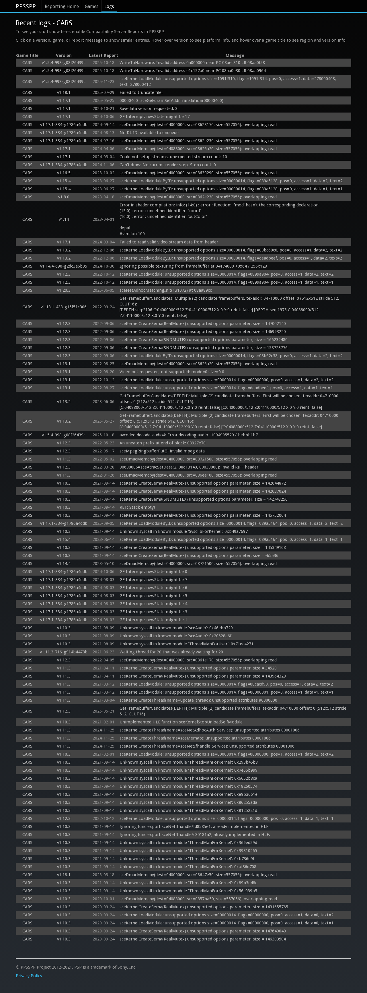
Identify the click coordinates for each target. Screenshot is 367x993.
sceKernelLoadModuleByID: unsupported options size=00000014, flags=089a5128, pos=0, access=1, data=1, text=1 (231, 188)
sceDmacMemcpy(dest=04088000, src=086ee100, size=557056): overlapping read (198, 475)
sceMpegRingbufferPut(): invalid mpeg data (162, 451)
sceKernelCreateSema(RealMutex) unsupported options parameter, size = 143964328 (203, 676)
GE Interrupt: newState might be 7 (153, 579)
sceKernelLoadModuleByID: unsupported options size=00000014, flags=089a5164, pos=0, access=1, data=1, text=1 (231, 539)
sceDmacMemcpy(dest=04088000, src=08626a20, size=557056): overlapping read (198, 148)
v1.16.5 (64, 172)
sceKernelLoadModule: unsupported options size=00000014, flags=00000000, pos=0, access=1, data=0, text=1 (226, 923)
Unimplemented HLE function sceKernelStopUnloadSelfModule (181, 722)
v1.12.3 (64, 274)
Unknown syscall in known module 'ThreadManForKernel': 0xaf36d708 (188, 866)
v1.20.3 (64, 290)
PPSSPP (26, 6)
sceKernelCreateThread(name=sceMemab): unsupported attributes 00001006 (195, 738)
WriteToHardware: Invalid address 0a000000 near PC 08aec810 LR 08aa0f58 (192, 62)
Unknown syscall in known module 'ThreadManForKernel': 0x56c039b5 (188, 890)
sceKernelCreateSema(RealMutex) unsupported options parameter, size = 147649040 (203, 931)
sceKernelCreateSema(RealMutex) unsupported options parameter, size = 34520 (198, 668)
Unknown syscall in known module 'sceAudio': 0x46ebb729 (176, 627)
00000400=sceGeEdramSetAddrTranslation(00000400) (171, 100)
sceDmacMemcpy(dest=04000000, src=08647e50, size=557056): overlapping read (198, 874)
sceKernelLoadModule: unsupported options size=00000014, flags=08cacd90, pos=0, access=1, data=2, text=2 (226, 684)
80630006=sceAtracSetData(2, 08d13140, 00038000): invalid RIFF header (189, 467)
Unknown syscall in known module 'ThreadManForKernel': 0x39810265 (188, 850)
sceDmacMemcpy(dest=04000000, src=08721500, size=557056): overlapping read (198, 563)
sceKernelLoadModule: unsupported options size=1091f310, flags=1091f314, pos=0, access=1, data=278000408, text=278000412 (228, 81)
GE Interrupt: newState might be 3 (153, 611)
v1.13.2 (64, 250)
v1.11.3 (64, 459)
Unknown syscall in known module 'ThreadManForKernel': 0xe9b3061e (188, 794)
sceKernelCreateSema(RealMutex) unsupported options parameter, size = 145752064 (203, 515)
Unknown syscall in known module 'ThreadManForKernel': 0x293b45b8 (189, 762)
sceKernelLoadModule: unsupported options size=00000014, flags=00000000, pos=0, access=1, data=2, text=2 (226, 379)
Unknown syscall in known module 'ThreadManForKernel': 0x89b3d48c (188, 882)
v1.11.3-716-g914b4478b (63, 652)
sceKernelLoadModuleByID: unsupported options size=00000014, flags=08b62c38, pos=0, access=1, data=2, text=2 (231, 355)
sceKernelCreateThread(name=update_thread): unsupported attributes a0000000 (198, 700)
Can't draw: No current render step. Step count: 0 (168, 164)
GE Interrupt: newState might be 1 (153, 619)
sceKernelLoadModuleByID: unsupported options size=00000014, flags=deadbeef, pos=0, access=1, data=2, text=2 (231, 258)
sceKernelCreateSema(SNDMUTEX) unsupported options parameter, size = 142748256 (204, 499)
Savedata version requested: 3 (148, 108)
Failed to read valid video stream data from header (169, 242)
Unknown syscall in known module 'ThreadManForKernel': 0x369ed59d (188, 842)
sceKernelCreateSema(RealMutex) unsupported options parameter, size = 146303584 (203, 939)
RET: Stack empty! (137, 507)
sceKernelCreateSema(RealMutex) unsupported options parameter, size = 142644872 (203, 483)
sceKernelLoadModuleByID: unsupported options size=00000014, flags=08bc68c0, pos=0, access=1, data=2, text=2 (231, 250)
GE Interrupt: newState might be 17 (155, 116)
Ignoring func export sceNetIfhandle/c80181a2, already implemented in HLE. (195, 834)
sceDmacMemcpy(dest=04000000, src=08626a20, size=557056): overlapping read (198, 363)
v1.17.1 (64, 100)
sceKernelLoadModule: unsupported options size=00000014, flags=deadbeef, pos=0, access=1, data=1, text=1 (226, 387)
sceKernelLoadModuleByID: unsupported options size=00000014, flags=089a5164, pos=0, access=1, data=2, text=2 (231, 523)
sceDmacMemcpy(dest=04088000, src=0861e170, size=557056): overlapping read (198, 660)
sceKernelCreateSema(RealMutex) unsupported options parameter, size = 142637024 (203, 491)
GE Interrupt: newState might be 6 (153, 587)
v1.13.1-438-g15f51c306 (64, 306)
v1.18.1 (64, 92)
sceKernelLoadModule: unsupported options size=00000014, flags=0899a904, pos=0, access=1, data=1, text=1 (226, 282)
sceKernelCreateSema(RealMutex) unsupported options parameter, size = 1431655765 (204, 906)
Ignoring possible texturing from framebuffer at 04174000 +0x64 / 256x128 (193, 266)
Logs (109, 6)
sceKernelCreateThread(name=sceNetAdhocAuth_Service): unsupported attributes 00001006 (210, 730)
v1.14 (64, 219)
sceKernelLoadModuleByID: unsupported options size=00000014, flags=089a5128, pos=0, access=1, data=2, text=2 (231, 180)
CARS (27, 62)
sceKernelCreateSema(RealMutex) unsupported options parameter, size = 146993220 (203, 331)
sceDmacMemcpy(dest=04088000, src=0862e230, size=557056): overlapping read (198, 197)
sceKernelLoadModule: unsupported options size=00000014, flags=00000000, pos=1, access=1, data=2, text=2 (226, 754)
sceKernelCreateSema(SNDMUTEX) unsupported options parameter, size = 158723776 (204, 347)
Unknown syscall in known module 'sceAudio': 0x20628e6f (175, 635)
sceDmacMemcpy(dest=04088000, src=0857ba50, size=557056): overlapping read (198, 898)
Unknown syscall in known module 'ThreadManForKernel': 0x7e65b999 (188, 770)
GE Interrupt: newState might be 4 (153, 603)
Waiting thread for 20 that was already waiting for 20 (171, 652)
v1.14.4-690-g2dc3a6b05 (63, 266)
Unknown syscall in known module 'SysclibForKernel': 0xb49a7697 (184, 531)
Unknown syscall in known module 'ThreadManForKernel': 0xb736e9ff (188, 858)
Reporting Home (62, 6)
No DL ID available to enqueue (149, 132)
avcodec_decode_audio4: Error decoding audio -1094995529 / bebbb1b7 (189, 435)
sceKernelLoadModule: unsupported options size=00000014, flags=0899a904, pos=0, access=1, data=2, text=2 (226, 274)
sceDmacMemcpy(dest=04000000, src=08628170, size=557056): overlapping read (198, 124)
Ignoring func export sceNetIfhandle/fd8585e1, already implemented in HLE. (195, 826)
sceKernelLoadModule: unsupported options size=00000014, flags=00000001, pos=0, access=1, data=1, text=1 (226, 692)
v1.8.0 (63, 197)
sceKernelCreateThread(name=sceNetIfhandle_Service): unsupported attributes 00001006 (207, 746)
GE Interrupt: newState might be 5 (153, 595)
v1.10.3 (64, 483)
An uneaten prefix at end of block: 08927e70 (163, 443)
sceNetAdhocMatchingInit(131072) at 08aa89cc (166, 290)
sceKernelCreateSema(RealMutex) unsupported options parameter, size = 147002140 (203, 323)
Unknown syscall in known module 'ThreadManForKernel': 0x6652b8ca (188, 778)
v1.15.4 (64, 180)
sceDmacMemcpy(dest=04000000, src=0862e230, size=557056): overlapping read (198, 140)
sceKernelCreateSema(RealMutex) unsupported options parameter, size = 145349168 (203, 547)
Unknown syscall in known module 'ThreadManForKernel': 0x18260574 (188, 786)
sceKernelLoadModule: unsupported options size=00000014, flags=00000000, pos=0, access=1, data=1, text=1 (226, 818)
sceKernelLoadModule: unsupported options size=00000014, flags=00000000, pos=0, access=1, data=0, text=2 (226, 914)
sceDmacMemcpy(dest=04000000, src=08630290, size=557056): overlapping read (198, 172)
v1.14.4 (64, 563)
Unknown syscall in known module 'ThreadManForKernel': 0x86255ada (188, 802)
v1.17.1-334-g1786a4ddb (63, 124)
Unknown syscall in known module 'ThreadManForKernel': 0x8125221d (188, 810)
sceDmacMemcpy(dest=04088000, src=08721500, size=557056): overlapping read (198, 459)
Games (91, 6)
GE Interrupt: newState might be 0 (153, 571)
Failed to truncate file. (141, 92)
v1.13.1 (64, 363)
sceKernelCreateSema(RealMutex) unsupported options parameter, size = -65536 (199, 555)
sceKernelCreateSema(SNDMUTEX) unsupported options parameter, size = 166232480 (204, 339)
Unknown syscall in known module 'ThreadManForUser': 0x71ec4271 (186, 643)
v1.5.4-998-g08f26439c (63, 62)
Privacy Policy (29, 975)
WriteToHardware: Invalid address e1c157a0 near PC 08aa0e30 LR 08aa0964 (193, 70)
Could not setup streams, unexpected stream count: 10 (173, 156)
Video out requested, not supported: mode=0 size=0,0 (172, 371)
